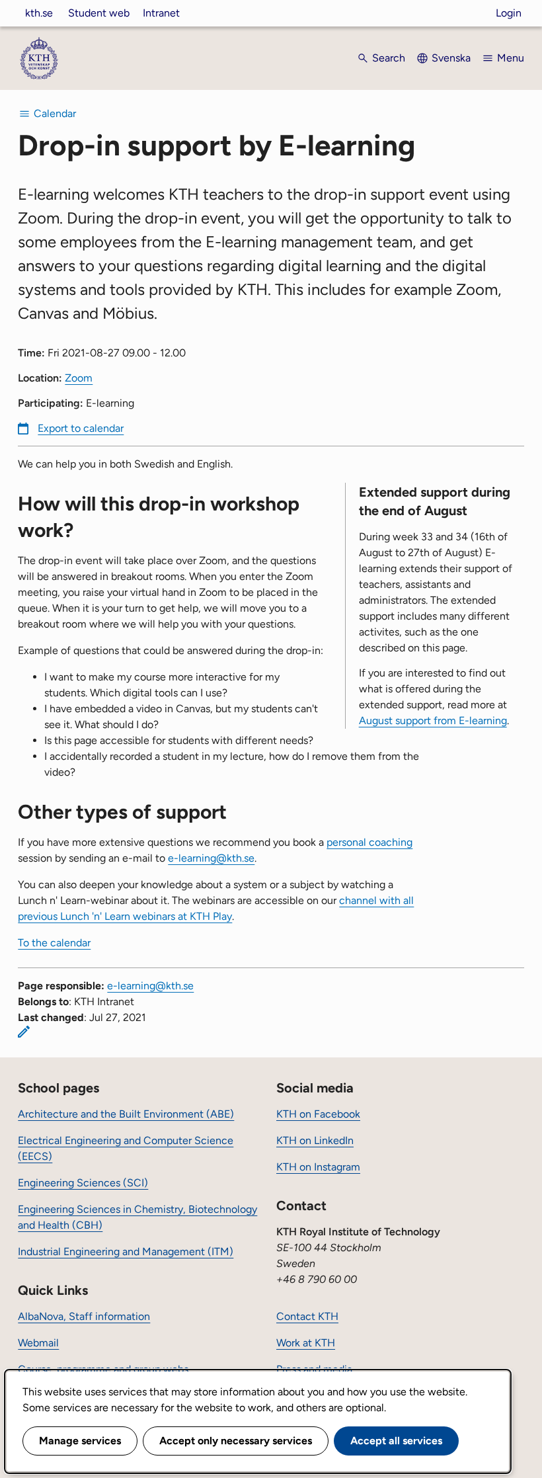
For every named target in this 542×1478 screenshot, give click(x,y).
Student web (99, 13)
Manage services (80, 1440)
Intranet (161, 13)
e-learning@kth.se (211, 858)
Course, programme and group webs (103, 1369)
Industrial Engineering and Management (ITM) (125, 1251)
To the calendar (54, 942)
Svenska (451, 58)
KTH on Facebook (318, 1114)
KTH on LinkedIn (315, 1140)
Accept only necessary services (235, 1440)
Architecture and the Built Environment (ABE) (126, 1114)
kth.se (39, 13)
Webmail (38, 1342)
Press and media (314, 1369)
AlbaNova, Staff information (84, 1316)
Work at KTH (305, 1342)
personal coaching (369, 842)
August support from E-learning (433, 720)
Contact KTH (307, 1316)
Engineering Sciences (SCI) (83, 1182)
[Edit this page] (24, 1032)
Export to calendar (81, 428)
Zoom (79, 378)
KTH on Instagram (318, 1167)
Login (509, 13)
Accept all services (396, 1440)
